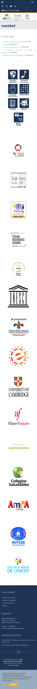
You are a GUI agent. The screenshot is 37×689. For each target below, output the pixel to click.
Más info (6, 684)
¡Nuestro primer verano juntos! (13, 42)
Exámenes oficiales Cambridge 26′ (14, 55)
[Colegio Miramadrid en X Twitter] (7, 6)
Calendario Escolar (8, 603)
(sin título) (6, 44)
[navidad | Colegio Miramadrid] (7, 18)
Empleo (4, 606)
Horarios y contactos (9, 600)
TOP (18, 652)
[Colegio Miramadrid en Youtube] (11, 6)
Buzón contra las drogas (11, 10)
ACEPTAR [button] (13, 684)
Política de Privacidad (15, 661)
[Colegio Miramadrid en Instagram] (15, 6)
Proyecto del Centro (8, 598)
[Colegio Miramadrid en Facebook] (2, 6)
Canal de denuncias (10, 663)
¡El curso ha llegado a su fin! (12, 47)
